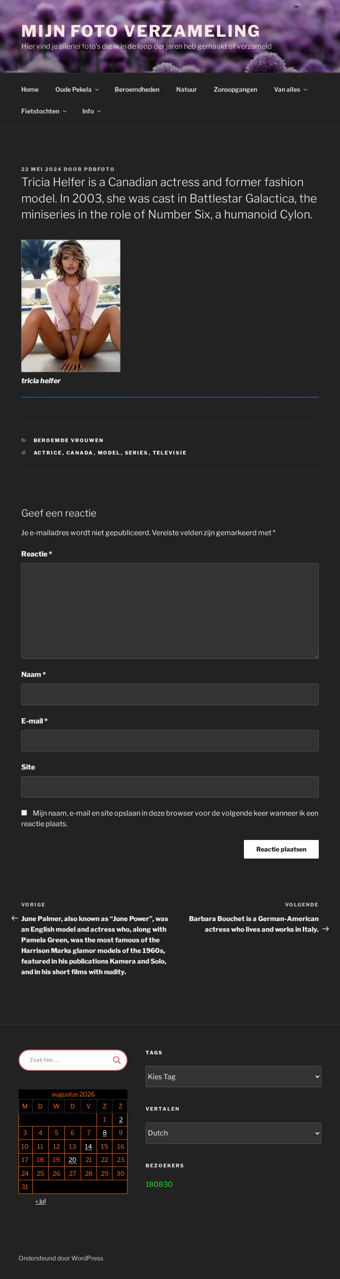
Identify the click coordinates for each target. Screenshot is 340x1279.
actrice (48, 453)
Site (28, 767)
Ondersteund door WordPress (61, 1258)
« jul (40, 1201)
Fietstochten (40, 111)
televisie (170, 453)
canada (80, 453)
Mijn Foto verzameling (140, 31)
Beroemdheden (137, 89)
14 (88, 1146)
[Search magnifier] (117, 1060)
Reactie (36, 554)
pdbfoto (99, 169)
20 (73, 1159)
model (109, 453)
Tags (154, 1053)
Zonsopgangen (235, 89)
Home (30, 89)
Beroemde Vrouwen (69, 440)
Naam (33, 674)
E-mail (34, 721)
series (137, 453)
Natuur (186, 89)
